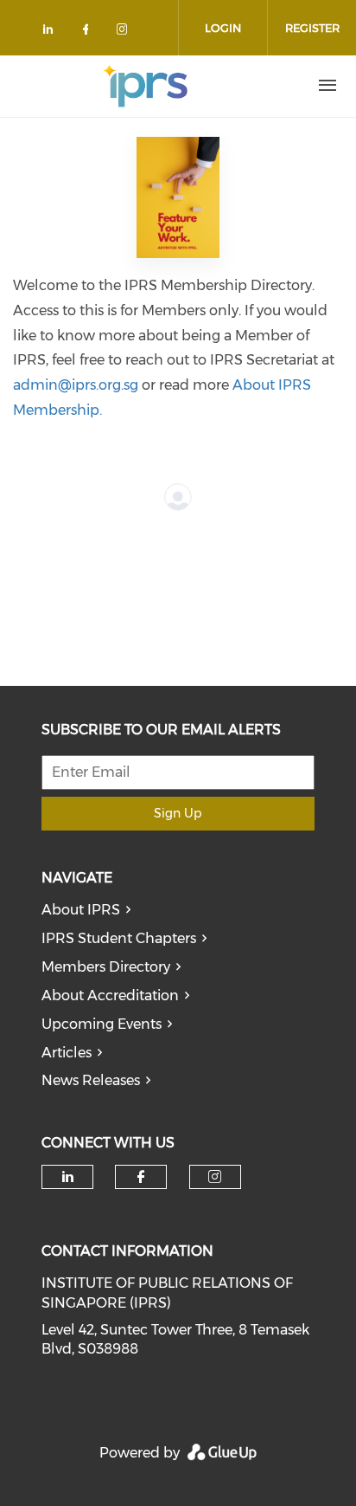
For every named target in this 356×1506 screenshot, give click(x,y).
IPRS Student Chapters (118, 938)
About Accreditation (110, 995)
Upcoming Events (101, 1024)
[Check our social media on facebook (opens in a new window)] (89, 32)
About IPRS (80, 910)
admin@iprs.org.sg (75, 385)
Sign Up (177, 813)
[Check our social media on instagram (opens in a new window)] (125, 32)
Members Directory (105, 967)
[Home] (145, 85)
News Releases (90, 1080)
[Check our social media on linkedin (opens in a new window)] (53, 32)
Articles (66, 1052)
